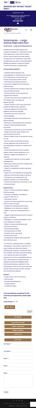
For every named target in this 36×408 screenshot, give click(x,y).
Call (20, 19)
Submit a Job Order (18, 326)
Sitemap (11, 405)
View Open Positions (18, 322)
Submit (6, 392)
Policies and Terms (21, 405)
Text (16, 19)
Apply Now (10, 307)
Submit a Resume (18, 330)
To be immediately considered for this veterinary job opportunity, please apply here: (17, 295)
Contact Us (18, 334)
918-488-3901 (18, 317)
